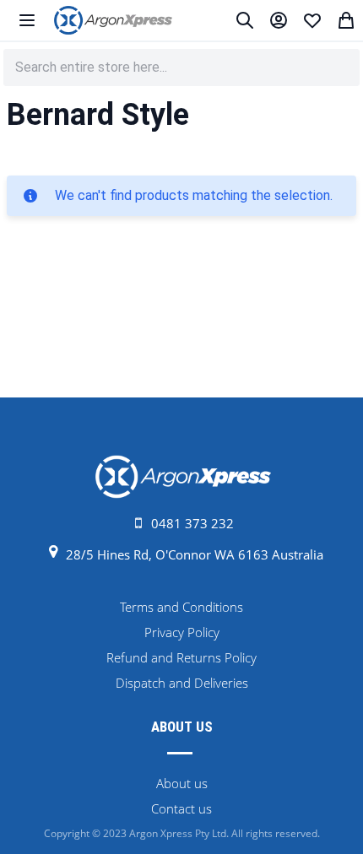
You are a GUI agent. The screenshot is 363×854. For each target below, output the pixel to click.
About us (182, 783)
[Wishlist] (312, 20)
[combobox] (181, 67)
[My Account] (278, 20)
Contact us (181, 808)
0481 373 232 (192, 523)
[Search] (245, 20)
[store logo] (113, 20)
